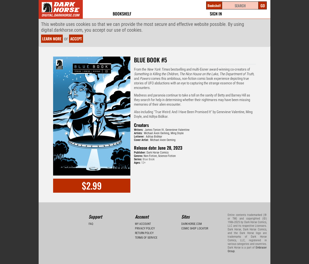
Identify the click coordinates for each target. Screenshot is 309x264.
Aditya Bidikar (154, 136)
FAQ (91, 224)
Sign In (216, 14)
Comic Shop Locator (194, 228)
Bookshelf (122, 14)
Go (262, 5)
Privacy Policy (145, 228)
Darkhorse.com (191, 224)
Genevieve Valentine (177, 130)
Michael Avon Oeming (156, 133)
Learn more (52, 39)
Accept (76, 39)
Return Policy (144, 233)
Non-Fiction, (150, 156)
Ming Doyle (177, 133)
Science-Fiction (167, 156)
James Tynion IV (154, 130)
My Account (143, 224)
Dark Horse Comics (158, 152)
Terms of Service (146, 237)
